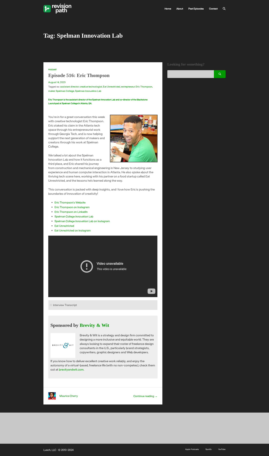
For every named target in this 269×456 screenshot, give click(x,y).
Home (168, 8)
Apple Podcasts (192, 449)
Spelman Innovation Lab (88, 90)
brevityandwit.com (71, 369)
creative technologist (91, 86)
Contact (213, 8)
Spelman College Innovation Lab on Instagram (82, 221)
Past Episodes (196, 8)
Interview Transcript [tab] (65, 305)
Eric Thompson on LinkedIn (71, 211)
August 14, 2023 (57, 82)
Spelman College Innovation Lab (73, 216)
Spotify (208, 449)
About (179, 8)
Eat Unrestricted (111, 86)
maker (51, 90)
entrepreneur (128, 86)
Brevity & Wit (94, 325)
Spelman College (65, 90)
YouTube (222, 449)
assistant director (69, 86)
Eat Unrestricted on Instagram (72, 230)
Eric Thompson (144, 86)
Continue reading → (145, 396)
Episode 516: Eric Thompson (79, 75)
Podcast (52, 69)
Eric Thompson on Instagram (72, 207)
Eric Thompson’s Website (69, 202)
